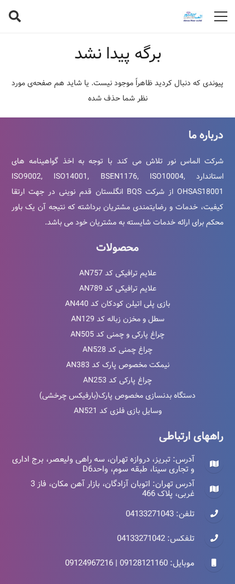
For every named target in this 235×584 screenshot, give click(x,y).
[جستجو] (15, 16)
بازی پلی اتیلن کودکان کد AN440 (117, 304)
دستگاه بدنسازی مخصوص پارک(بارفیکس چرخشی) (117, 396)
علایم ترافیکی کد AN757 (117, 273)
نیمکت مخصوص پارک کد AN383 (117, 365)
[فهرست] (220, 16)
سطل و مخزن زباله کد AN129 (117, 319)
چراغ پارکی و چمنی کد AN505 (117, 334)
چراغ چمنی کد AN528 (117, 350)
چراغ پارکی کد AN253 (117, 380)
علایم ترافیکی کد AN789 (117, 288)
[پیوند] (193, 16)
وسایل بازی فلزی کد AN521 (118, 411)
